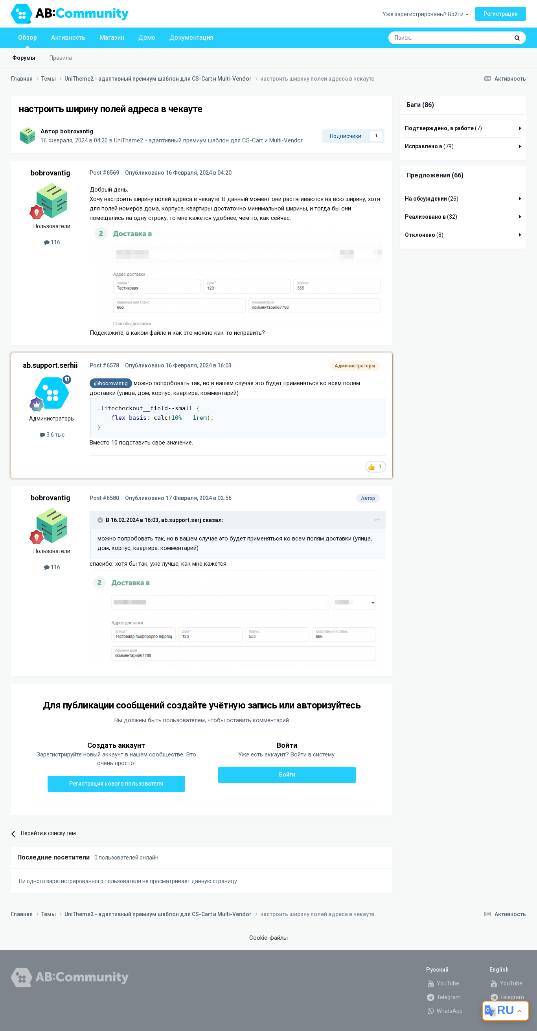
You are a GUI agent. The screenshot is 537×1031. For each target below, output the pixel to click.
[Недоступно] (238, 274)
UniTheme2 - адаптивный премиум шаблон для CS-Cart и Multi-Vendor (208, 140)
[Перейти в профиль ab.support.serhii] (52, 393)
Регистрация (501, 14)
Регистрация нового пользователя (116, 783)
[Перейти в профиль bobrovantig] (27, 135)
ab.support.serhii (50, 365)
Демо (146, 37)
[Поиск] (517, 37)
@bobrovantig (111, 383)
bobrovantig (76, 131)
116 (55, 242)
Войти (287, 774)
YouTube (447, 983)
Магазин (111, 37)
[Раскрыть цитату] (101, 520)
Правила (61, 58)
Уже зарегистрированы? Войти (424, 14)
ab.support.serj (181, 520)
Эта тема (487, 38)
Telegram (448, 997)
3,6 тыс (54, 435)
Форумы (23, 58)
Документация (191, 37)
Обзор (27, 37)
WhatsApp (449, 1011)
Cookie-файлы (268, 937)
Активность (68, 37)
